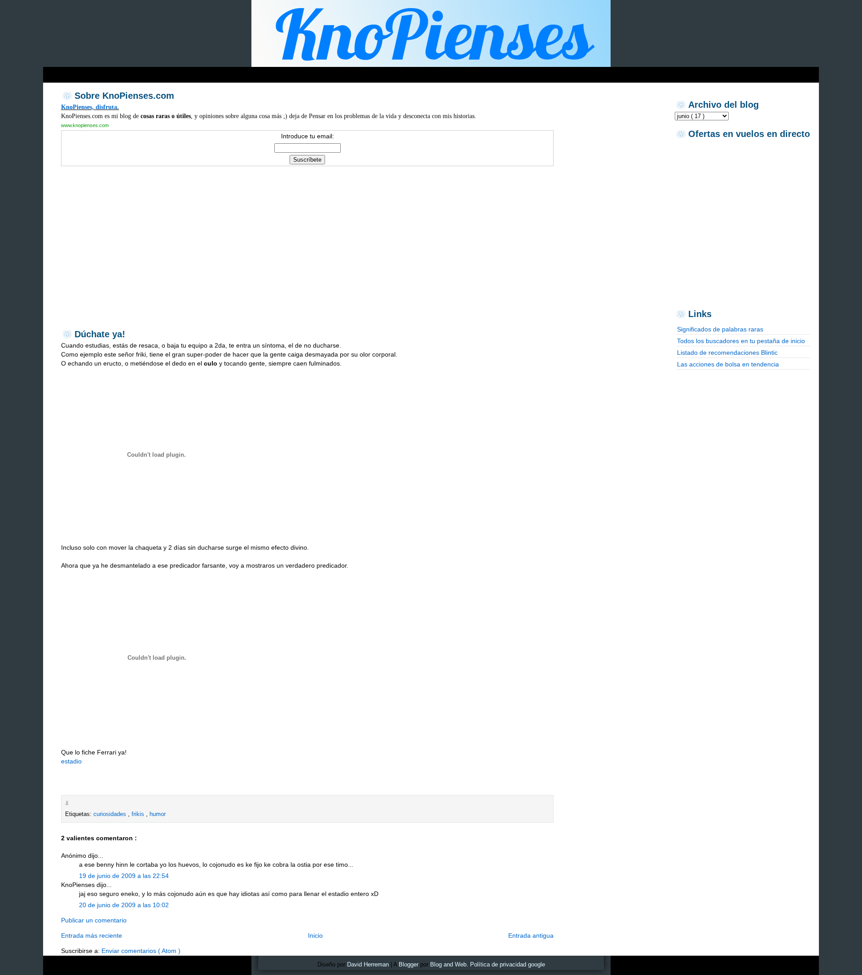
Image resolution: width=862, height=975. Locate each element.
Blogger (408, 964)
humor (158, 814)
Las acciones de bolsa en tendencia (728, 364)
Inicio (315, 935)
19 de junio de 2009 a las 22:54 (124, 875)
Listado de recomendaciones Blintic (727, 352)
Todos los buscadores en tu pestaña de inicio (741, 340)
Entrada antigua (531, 935)
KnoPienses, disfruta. (90, 106)
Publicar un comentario (94, 920)
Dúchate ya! (100, 334)
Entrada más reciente (91, 935)
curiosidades (110, 814)
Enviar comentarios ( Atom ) (140, 950)
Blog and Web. (449, 964)
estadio (71, 761)
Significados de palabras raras (720, 329)
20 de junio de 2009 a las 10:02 (124, 905)
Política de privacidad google (507, 964)
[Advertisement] (215, 72)
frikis (139, 814)
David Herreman (368, 964)
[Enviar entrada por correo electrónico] (73, 802)
